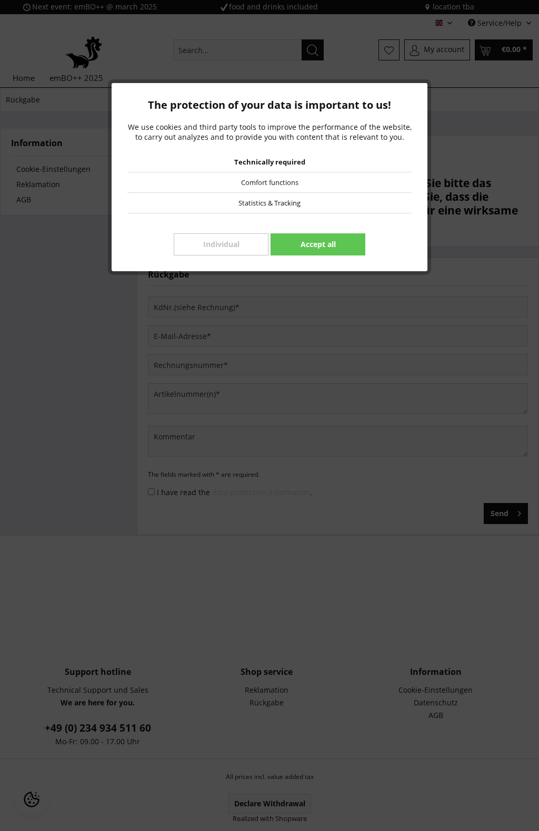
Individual (221, 244)
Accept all (318, 244)
